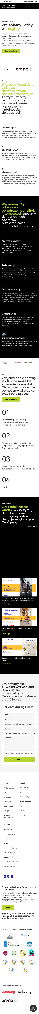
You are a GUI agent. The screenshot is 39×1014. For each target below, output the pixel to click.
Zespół (22, 783)
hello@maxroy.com (31, 1)
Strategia (7, 797)
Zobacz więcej (32, 526)
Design (6, 811)
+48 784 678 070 (10, 834)
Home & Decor (25, 801)
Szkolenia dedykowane (8, 816)
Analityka (7, 802)
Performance (9, 788)
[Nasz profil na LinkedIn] (8, 876)
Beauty (22, 815)
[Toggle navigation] (35, 6)
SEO (5, 792)
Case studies (24, 788)
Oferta (6, 783)
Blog (21, 792)
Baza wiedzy (24, 797)
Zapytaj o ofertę (11, 51)
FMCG (22, 810)
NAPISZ (8, 907)
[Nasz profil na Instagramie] (12, 876)
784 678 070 (7, 1)
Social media (9, 806)
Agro (21, 806)
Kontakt (7, 825)
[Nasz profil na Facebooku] (5, 876)
